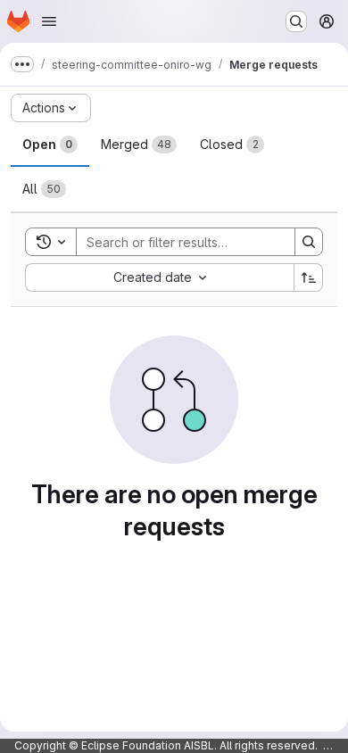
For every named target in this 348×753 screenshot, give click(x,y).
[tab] (50, 144)
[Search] (308, 242)
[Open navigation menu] (49, 21)
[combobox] (159, 277)
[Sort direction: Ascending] (308, 277)
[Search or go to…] (296, 21)
